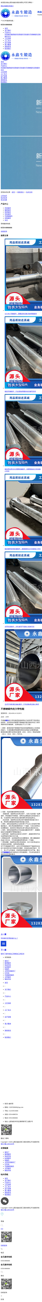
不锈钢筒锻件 (9, 975)
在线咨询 (4, 231)
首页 (6, 28)
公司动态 (4, 196)
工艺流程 (8, 38)
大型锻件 (8, 977)
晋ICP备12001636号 (7, 1144)
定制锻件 (37, 68)
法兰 (9, 36)
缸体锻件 (8, 967)
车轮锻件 (26, 34)
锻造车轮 (8, 979)
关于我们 (8, 30)
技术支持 (29, 192)
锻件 (7, 720)
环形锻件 (8, 34)
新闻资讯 (8, 46)
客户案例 (8, 44)
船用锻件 (8, 963)
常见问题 (4, 200)
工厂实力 (8, 40)
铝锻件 (7, 969)
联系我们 (10, 6)
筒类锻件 (20, 34)
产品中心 (8, 32)
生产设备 (8, 42)
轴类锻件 (14, 34)
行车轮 (7, 973)
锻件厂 (7, 961)
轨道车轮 (8, 965)
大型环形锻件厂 (10, 971)
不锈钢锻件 (34, 34)
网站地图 (4, 6)
